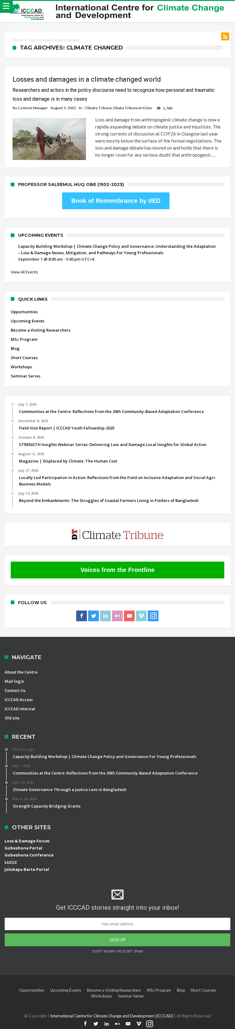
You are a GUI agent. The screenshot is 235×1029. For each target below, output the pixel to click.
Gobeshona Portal (23, 848)
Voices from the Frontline (117, 570)
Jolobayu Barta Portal (27, 869)
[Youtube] (129, 616)
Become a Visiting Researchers (40, 330)
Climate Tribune (98, 108)
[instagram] (153, 616)
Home (17, 40)
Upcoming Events (27, 321)
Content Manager (32, 108)
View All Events (24, 272)
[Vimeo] (141, 616)
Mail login (14, 681)
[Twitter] (93, 616)
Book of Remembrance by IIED (115, 201)
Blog (15, 348)
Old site (12, 718)
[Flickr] (117, 616)
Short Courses (24, 357)
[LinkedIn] (105, 616)
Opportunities (24, 311)
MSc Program (24, 339)
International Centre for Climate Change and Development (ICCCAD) (112, 1015)
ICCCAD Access (19, 699)
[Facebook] (81, 616)
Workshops (21, 367)
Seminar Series (25, 376)
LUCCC (11, 862)
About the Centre (21, 672)
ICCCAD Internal (20, 708)
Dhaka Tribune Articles (132, 108)
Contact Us (15, 690)
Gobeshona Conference (29, 855)
